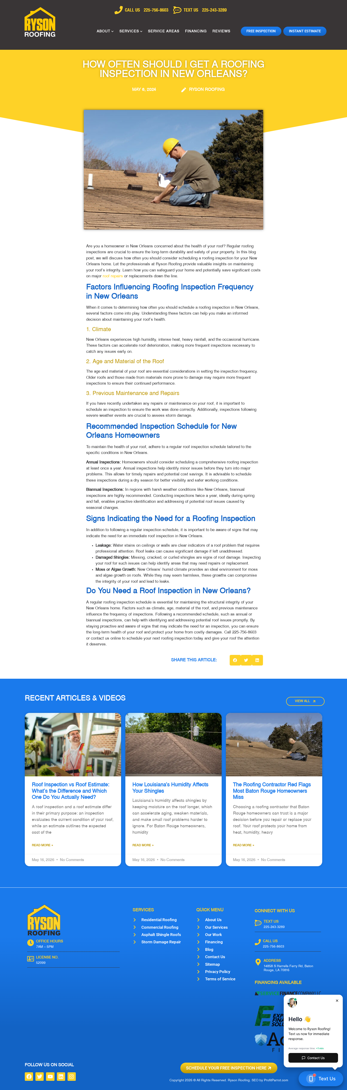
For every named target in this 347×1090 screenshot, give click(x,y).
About (103, 31)
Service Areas (163, 31)
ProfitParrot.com (276, 1080)
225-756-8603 (273, 946)
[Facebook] (29, 1076)
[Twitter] (39, 1076)
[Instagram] (72, 1076)
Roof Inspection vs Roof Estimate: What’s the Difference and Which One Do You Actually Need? (70, 791)
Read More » (42, 845)
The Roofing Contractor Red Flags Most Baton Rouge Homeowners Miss (272, 791)
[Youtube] (50, 1076)
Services (129, 31)
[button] (235, 660)
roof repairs (113, 276)
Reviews (221, 31)
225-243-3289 (274, 927)
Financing (196, 31)
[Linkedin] (61, 1076)
